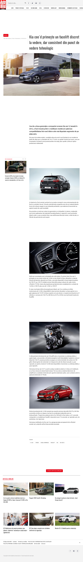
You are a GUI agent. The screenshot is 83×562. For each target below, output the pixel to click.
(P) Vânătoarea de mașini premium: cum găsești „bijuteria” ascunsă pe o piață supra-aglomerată (15, 530)
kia (57, 442)
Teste (27, 8)
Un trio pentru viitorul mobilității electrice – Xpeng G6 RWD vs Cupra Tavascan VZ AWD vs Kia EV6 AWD (15, 500)
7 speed (37, 442)
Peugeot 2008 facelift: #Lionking (37, 498)
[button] (25, 3)
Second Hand (34, 8)
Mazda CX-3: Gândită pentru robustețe (65, 528)
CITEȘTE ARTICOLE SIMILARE (54, 470)
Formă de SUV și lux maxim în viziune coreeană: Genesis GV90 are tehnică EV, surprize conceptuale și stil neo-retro (15, 178)
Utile (40, 8)
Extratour (46, 8)
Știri (12, 8)
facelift (53, 442)
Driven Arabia (62, 8)
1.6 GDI (31, 442)
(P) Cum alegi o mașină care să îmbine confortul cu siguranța (39, 529)
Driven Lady (54, 8)
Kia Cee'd (62, 442)
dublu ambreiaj (45, 442)
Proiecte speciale (19, 8)
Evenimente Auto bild (72, 8)
